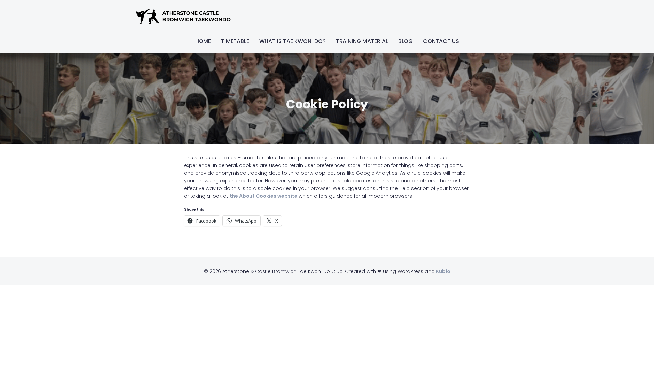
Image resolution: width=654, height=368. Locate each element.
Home (203, 41)
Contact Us (441, 41)
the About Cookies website (263, 196)
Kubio (443, 271)
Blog (405, 41)
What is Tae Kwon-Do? (292, 41)
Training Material (362, 41)
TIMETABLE (235, 41)
